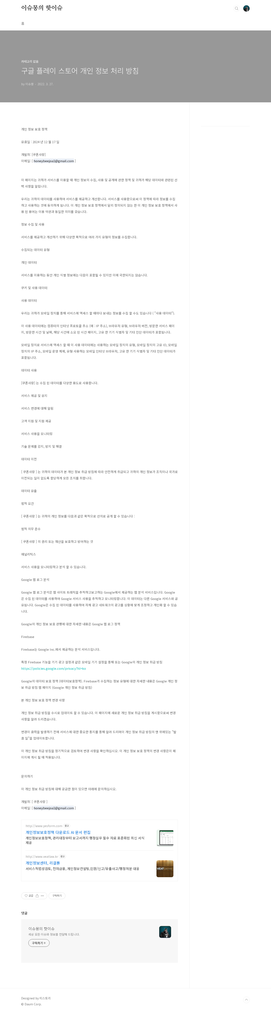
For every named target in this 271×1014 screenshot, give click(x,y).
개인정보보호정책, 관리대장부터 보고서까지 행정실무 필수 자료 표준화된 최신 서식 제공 (85, 840)
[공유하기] (37, 896)
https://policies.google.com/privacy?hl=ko (53, 668)
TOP (246, 999)
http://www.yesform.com (44, 826)
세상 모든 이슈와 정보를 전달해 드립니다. (54, 934)
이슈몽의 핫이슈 (41, 8)
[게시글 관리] (42, 896)
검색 (237, 8)
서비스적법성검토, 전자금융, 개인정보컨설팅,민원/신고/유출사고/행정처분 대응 (82, 868)
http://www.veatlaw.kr (42, 856)
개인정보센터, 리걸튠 (43, 862)
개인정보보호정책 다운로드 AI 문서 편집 (58, 832)
